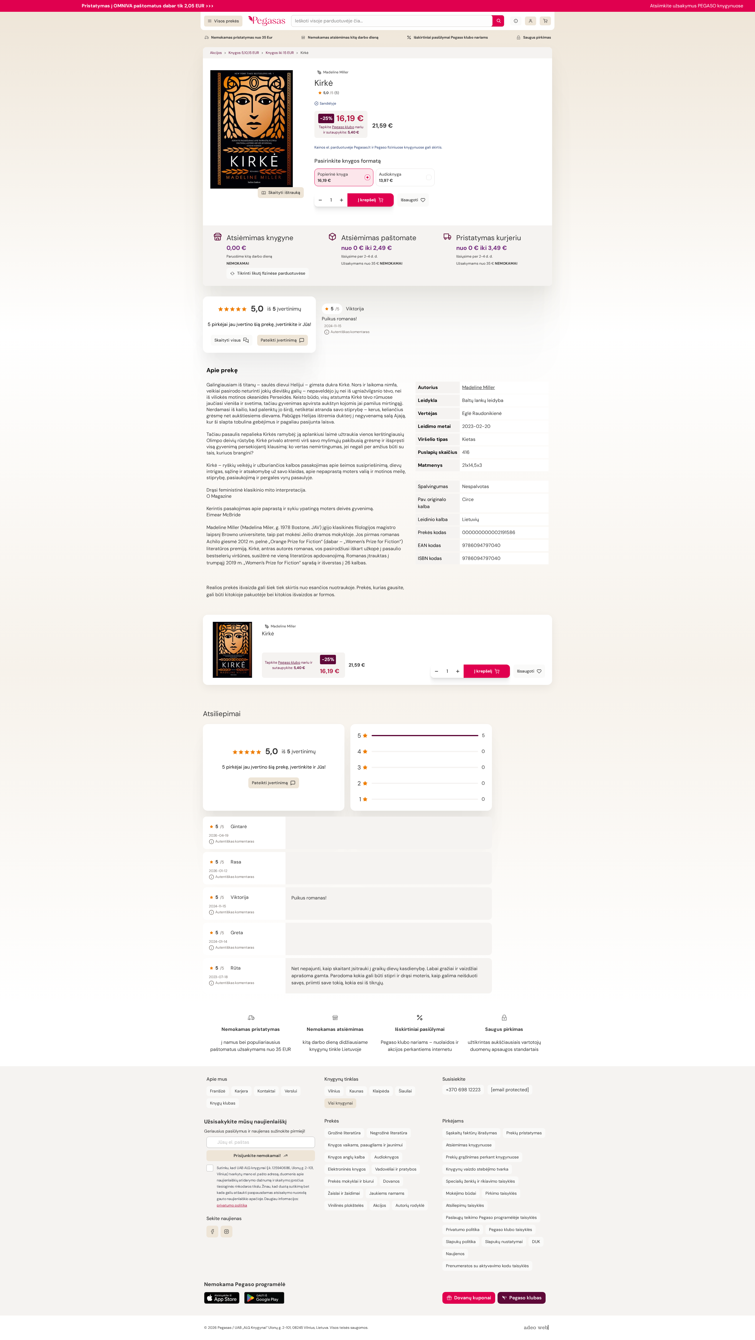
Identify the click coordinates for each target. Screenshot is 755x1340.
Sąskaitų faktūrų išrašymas (471, 1132)
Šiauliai (405, 1091)
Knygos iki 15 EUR (280, 52)
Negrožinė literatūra (388, 1132)
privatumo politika (232, 1205)
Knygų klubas (222, 1103)
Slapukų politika (461, 1241)
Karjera (241, 1091)
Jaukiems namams (386, 1193)
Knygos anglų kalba (346, 1157)
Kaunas (356, 1091)
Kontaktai (266, 1091)
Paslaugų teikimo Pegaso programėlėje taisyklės (491, 1217)
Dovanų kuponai (472, 1298)
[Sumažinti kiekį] (320, 200)
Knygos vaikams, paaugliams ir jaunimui (365, 1145)
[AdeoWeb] (537, 1328)
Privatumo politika (463, 1229)
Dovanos (391, 1181)
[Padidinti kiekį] (341, 200)
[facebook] (212, 1231)
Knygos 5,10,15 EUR (244, 52)
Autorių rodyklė (409, 1205)
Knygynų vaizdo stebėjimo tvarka (477, 1169)
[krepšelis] (545, 21)
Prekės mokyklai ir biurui (351, 1181)
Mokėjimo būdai (461, 1193)
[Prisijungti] (530, 21)
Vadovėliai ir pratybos (395, 1169)
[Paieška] (497, 21)
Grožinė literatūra (344, 1132)
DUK (536, 1241)
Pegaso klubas (525, 1298)
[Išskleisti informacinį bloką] (515, 21)
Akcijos (216, 52)
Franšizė (217, 1091)
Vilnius (334, 1091)
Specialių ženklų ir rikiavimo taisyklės (480, 1181)
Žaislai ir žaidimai (344, 1193)
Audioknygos (386, 1157)
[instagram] (226, 1231)
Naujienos (455, 1253)
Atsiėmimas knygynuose (469, 1145)
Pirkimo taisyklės (501, 1193)
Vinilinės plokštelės (346, 1205)
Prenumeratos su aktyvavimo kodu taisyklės (487, 1265)
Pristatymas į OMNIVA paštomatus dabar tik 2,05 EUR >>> (148, 6)
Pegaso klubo (343, 127)
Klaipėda (381, 1091)
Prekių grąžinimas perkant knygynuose (482, 1157)
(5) (336, 93)
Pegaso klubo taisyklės (510, 1229)
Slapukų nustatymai (504, 1241)
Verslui (291, 1091)
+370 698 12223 (463, 1090)
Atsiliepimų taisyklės (465, 1205)
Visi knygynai (340, 1103)
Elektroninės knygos (347, 1169)
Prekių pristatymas (524, 1132)
